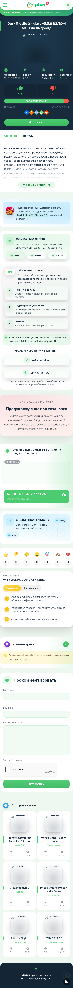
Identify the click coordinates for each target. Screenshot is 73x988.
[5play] (36, 5)
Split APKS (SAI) (40, 372)
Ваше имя (8, 690)
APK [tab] (17, 255)
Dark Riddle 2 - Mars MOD (32, 215)
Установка (12, 588)
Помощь (28, 135)
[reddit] (46, 112)
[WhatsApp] (41, 112)
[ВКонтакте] (26, 112)
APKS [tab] (59, 255)
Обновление (31, 588)
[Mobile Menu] (5, 5)
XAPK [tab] (38, 255)
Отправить (36, 784)
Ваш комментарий (13, 722)
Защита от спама (12, 760)
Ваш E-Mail (9, 707)
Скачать (39, 122)
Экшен (63, 77)
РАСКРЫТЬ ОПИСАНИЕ (36, 184)
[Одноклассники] (31, 112)
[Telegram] (36, 112)
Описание (10, 135)
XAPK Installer (40, 360)
